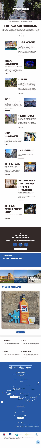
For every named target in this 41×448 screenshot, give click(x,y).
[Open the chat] (38, 442)
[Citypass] (29, 3)
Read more (20, 54)
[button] (34, 4)
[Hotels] (28, 3)
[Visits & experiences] (30, 3)
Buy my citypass (20, 248)
